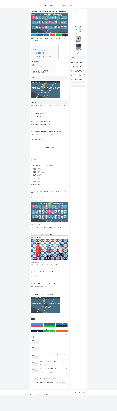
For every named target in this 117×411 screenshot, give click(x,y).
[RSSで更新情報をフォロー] (62, 331)
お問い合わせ (84, 392)
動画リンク (34, 48)
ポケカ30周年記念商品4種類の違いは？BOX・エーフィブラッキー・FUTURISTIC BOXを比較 (78, 62)
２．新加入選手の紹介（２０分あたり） (40, 52)
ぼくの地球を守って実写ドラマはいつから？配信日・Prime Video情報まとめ (78, 67)
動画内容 (34, 49)
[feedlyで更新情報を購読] (49, 331)
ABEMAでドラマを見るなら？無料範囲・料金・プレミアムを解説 (78, 74)
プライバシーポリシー (78, 392)
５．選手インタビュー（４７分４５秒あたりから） (42, 56)
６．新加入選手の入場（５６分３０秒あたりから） (42, 57)
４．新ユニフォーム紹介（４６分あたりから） (42, 55)
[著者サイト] (37, 331)
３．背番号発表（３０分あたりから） (40, 53)
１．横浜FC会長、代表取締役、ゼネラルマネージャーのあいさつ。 (45, 50)
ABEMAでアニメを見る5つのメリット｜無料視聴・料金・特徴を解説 (78, 78)
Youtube (35, 224)
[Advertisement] (78, 17)
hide (46, 45)
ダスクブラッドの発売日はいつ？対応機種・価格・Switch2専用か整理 (78, 71)
